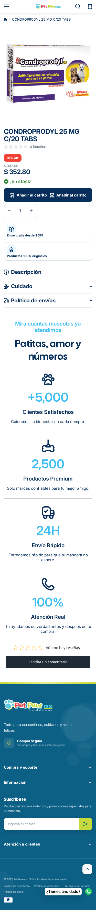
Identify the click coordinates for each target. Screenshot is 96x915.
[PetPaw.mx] (48, 6)
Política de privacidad (47, 886)
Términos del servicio (77, 886)
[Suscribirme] (85, 824)
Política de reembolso (17, 886)
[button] (89, 6)
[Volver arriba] (87, 869)
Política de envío (14, 891)
